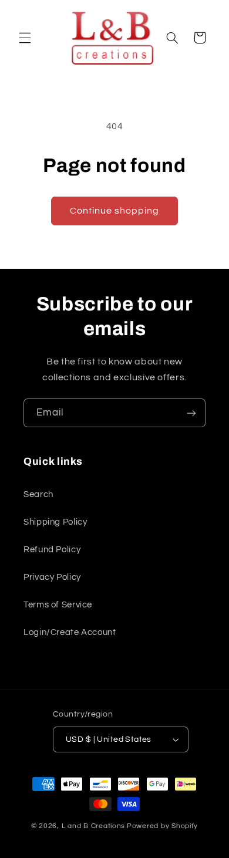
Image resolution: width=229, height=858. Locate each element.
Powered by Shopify (162, 826)
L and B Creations (94, 826)
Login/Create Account (69, 632)
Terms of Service (57, 604)
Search (38, 494)
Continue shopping (115, 210)
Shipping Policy (55, 522)
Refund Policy (51, 549)
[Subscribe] (191, 412)
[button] (24, 37)
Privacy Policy (52, 577)
